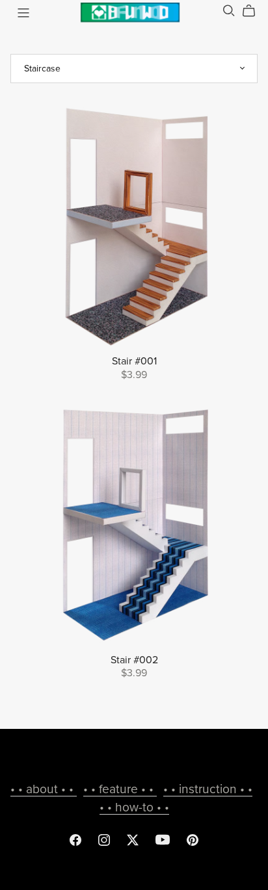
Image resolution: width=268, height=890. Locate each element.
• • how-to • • (134, 807)
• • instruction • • (207, 789)
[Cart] (254, 11)
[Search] (229, 11)
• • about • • (43, 789)
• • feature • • (120, 789)
